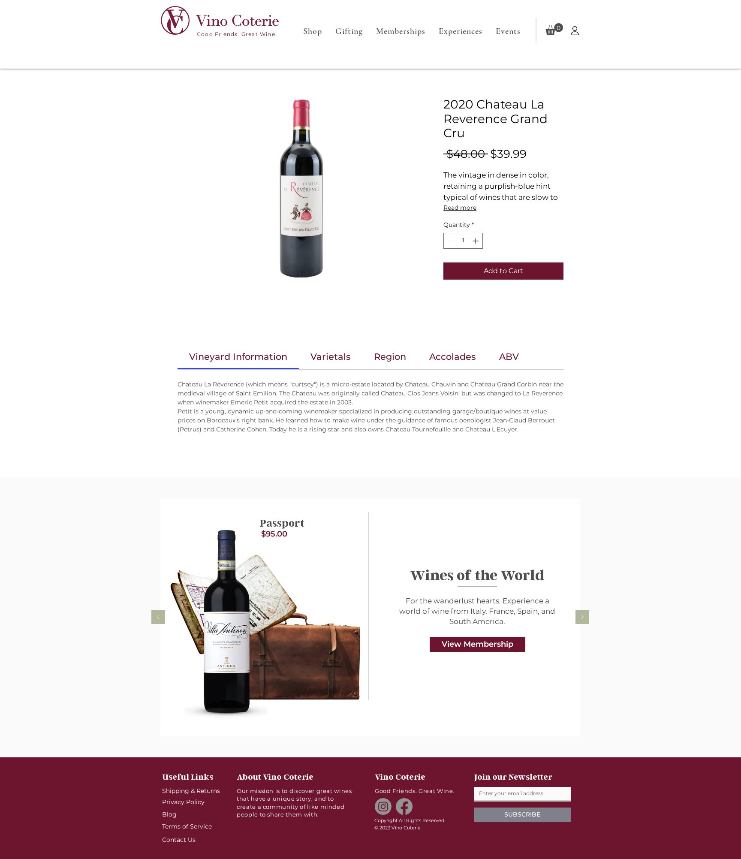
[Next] (582, 617)
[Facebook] (404, 806)
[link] (238, 356)
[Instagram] (383, 806)
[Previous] (158, 617)
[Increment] (476, 240)
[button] (554, 29)
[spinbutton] (463, 240)
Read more (459, 207)
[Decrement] (450, 240)
